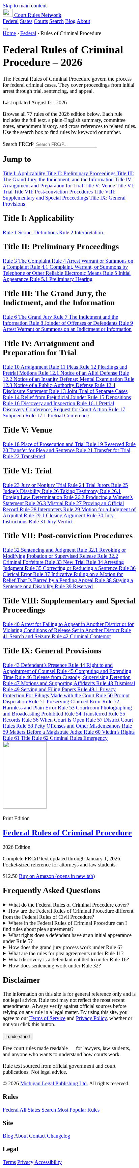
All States (30, 1110)
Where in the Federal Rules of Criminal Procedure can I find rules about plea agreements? (65, 926)
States (26, 21)
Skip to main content (25, 5)
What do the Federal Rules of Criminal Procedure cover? (68, 905)
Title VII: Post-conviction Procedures (54, 191)
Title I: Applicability (25, 173)
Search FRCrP (18, 144)
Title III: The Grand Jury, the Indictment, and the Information (68, 176)
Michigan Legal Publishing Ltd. (54, 1083)
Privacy (25, 1162)
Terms (9, 1162)
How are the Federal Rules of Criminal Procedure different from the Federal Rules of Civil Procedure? (68, 914)
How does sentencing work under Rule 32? (54, 965)
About (83, 21)
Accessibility (48, 1162)
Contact (37, 1136)
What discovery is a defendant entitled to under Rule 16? (68, 959)
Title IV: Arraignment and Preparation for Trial (68, 182)
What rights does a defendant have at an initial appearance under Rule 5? (67, 938)
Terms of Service (47, 1018)
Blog (70, 21)
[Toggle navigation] (5, 29)
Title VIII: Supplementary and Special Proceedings (59, 195)
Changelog (58, 1136)
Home (9, 33)
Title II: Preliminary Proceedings (82, 173)
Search (56, 21)
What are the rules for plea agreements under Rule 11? (65, 953)
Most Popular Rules (78, 1110)
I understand (17, 1036)
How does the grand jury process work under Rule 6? (65, 947)
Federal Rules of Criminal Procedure (67, 832)
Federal (11, 21)
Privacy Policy (91, 1018)
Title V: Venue (100, 185)
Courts (41, 21)
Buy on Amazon (57, 876)
